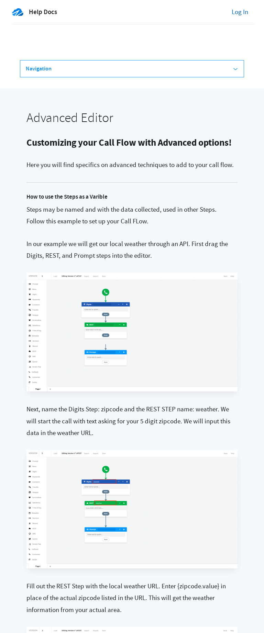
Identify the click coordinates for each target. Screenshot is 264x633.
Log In (240, 12)
